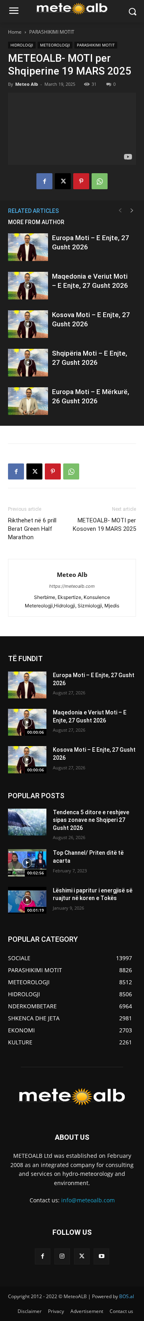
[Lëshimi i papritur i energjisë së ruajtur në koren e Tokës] (27, 900)
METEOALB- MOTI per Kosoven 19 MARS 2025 (104, 524)
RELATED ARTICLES (33, 211)
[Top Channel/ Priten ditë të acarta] (27, 862)
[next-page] (132, 211)
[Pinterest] (81, 181)
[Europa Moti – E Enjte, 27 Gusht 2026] (28, 247)
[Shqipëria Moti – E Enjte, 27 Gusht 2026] (28, 362)
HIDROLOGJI (21, 45)
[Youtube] (101, 1256)
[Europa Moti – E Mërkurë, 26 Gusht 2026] (28, 401)
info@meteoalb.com (88, 1200)
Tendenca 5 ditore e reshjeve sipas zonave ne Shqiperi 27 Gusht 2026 (91, 820)
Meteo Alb (26, 84)
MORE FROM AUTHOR (36, 222)
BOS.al (126, 1296)
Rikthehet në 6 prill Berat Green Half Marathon (32, 529)
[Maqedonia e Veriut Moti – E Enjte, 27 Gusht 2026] (28, 285)
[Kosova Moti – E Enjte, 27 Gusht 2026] (28, 324)
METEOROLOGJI (55, 45)
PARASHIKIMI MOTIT (51, 31)
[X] (63, 181)
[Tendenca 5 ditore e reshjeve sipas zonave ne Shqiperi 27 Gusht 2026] (27, 822)
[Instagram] (62, 1256)
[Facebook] (44, 181)
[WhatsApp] (100, 181)
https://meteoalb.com (72, 586)
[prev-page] (120, 211)
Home (15, 31)
